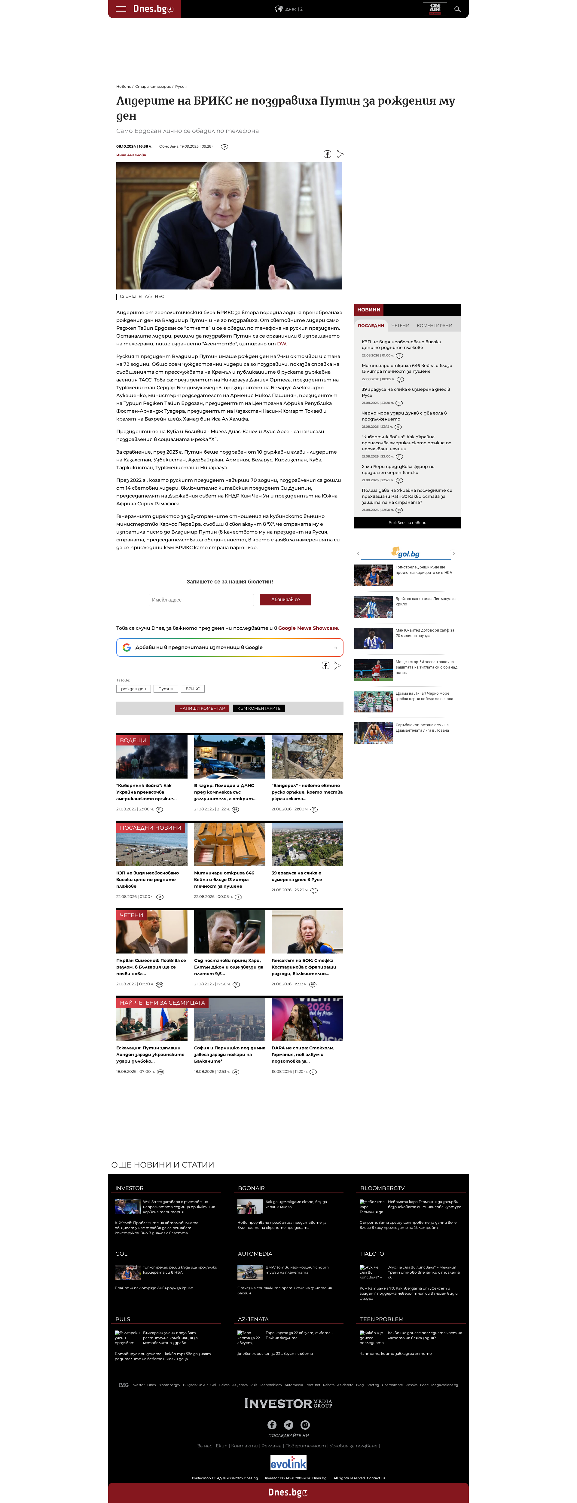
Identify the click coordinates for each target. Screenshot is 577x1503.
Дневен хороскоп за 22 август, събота (275, 1353)
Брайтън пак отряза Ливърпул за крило (426, 601)
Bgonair (251, 1188)
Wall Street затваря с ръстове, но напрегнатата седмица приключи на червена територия (179, 1206)
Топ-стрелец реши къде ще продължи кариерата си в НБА (424, 570)
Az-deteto (345, 1385)
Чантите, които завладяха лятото (396, 1353)
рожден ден (133, 688)
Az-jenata (253, 1319)
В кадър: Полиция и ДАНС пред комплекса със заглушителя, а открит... (225, 792)
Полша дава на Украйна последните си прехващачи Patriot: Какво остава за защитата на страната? (407, 496)
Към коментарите (259, 708)
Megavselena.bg (444, 1385)
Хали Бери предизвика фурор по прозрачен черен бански (398, 469)
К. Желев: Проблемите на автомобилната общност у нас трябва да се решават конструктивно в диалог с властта (156, 1227)
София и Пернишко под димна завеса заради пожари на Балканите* (229, 1054)
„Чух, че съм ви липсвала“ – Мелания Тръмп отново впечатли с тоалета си (424, 1272)
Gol (121, 1253)
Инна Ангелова (131, 155)
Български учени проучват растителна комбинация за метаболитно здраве (170, 1337)
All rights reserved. (279, 1478)
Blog (360, 1385)
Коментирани (435, 325)
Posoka (411, 1385)
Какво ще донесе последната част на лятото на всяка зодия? (425, 1335)
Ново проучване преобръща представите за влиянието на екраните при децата (281, 1225)
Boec (424, 1385)
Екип (221, 1446)
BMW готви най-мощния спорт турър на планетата (297, 1270)
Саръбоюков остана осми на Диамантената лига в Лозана (422, 728)
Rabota (328, 1385)
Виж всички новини (407, 522)
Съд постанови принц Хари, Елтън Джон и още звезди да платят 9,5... (228, 967)
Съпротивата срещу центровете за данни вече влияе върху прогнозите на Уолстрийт (408, 1225)
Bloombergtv (382, 1188)
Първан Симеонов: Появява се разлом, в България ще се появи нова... (151, 967)
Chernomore (392, 1385)
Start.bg (373, 1385)
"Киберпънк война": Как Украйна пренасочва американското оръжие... (146, 792)
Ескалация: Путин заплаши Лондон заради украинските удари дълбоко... (150, 1054)
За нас (204, 1446)
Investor (129, 1188)
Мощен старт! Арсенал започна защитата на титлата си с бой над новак (426, 667)
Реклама (271, 1446)
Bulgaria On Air (195, 1385)
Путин (165, 688)
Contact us (376, 1478)
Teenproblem (382, 1319)
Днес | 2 (294, 9)
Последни (371, 325)
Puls (122, 1319)
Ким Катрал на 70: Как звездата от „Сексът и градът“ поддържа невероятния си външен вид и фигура (409, 1293)
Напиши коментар (202, 708)
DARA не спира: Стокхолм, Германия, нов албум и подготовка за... (303, 1054)
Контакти (244, 1446)
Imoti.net (313, 1385)
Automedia (255, 1253)
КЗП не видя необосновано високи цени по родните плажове (401, 344)
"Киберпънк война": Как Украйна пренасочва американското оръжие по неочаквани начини (406, 442)
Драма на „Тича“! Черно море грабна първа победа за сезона (424, 696)
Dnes (151, 1385)
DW (281, 344)
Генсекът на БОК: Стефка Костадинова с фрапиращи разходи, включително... (304, 967)
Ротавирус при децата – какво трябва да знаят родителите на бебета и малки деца (163, 1356)
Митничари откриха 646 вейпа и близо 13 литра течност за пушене (407, 368)
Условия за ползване (353, 1446)
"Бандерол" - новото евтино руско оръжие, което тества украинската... (307, 792)
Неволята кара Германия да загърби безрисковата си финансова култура (424, 1204)
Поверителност (305, 1446)
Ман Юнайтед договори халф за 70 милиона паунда (425, 633)
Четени (401, 325)
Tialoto (372, 1253)
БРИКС (193, 688)
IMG (124, 1385)
